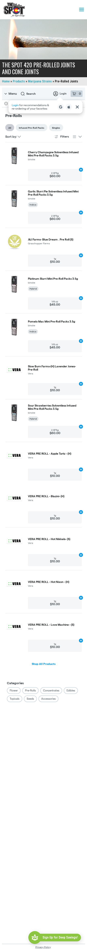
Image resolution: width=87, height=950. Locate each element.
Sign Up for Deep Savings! (60, 937)
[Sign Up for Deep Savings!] (34, 937)
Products (19, 81)
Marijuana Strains (40, 81)
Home (6, 81)
